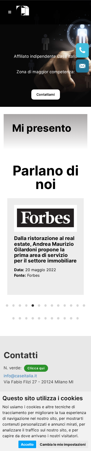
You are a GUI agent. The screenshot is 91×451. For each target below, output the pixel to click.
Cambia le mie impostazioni (63, 444)
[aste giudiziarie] (23, 10)
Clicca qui (36, 368)
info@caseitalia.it (20, 375)
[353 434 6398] (82, 50)
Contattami (45, 94)
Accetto (27, 444)
